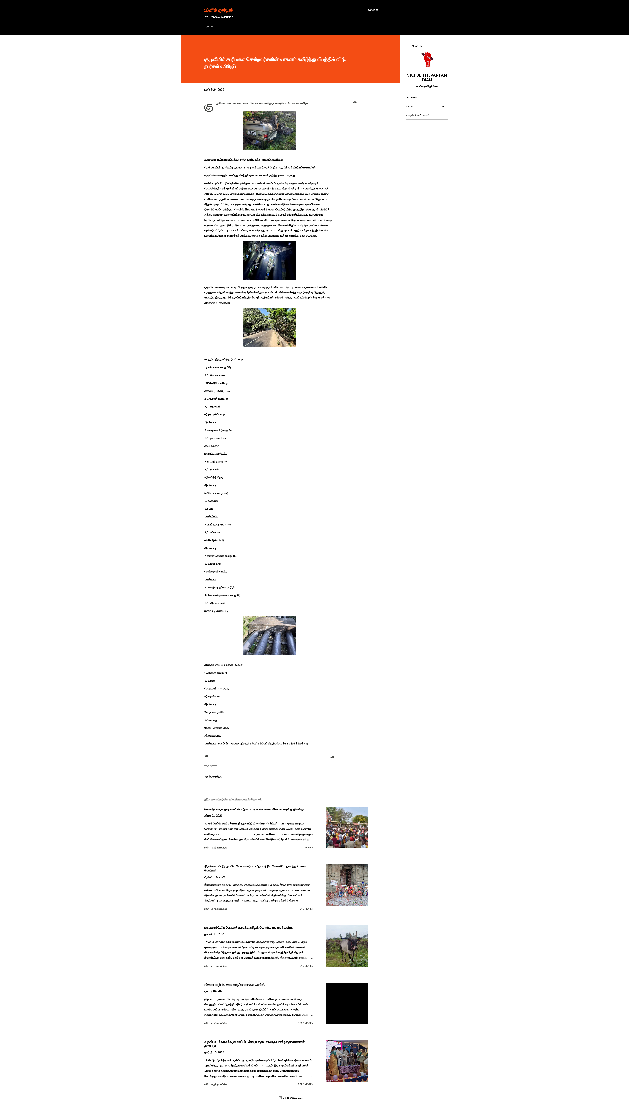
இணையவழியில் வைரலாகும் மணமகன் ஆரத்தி (234, 985)
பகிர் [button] (355, 102)
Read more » (305, 847)
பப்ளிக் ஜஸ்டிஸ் (218, 10)
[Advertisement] (426, 142)
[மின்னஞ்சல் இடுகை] (206, 757)
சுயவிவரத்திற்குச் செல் (427, 86)
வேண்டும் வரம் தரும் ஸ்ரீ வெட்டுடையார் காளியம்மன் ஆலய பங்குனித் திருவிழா (254, 809)
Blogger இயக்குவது (292, 1097)
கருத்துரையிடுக (213, 776)
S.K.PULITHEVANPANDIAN (427, 77)
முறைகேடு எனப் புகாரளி (417, 115)
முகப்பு (209, 26)
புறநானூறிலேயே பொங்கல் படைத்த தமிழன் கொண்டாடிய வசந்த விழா (248, 927)
